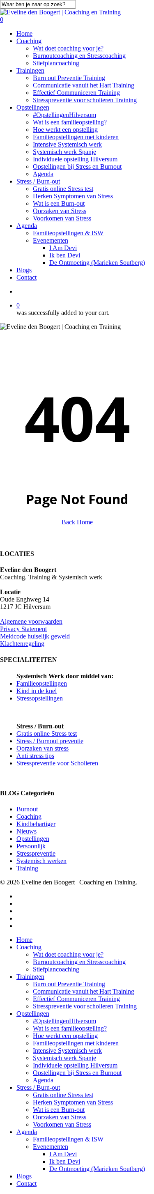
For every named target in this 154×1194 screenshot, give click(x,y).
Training (27, 868)
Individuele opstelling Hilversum (75, 1065)
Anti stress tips (35, 755)
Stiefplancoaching (56, 969)
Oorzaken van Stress (59, 1117)
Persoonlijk (31, 846)
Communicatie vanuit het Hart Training (83, 991)
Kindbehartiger (35, 823)
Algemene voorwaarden (31, 621)
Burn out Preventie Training (69, 983)
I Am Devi (63, 1153)
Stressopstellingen (39, 698)
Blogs (24, 1176)
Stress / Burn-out (38, 1087)
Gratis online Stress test (46, 733)
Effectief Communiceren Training (76, 998)
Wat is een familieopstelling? (70, 1028)
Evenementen (50, 1146)
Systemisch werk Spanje (64, 1057)
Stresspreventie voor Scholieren (57, 763)
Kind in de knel (36, 690)
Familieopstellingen (41, 683)
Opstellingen (32, 838)
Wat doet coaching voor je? (68, 954)
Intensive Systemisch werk (67, 1050)
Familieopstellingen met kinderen (76, 1043)
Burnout (27, 809)
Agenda (43, 1080)
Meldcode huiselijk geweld (35, 636)
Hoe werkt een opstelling (65, 1035)
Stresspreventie (35, 853)
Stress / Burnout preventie (49, 740)
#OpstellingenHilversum (64, 1020)
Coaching (28, 816)
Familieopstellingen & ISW (68, 1139)
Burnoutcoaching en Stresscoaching (79, 961)
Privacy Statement (23, 628)
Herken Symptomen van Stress (73, 1102)
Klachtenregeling (22, 643)
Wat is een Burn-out (59, 1109)
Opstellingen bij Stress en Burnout (77, 1072)
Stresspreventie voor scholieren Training (85, 1006)
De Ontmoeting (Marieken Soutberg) (97, 1168)
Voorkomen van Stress (62, 1124)
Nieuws (26, 831)
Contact (26, 1183)
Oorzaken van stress (42, 748)
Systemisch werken (41, 860)
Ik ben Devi (64, 1161)
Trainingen (30, 976)
